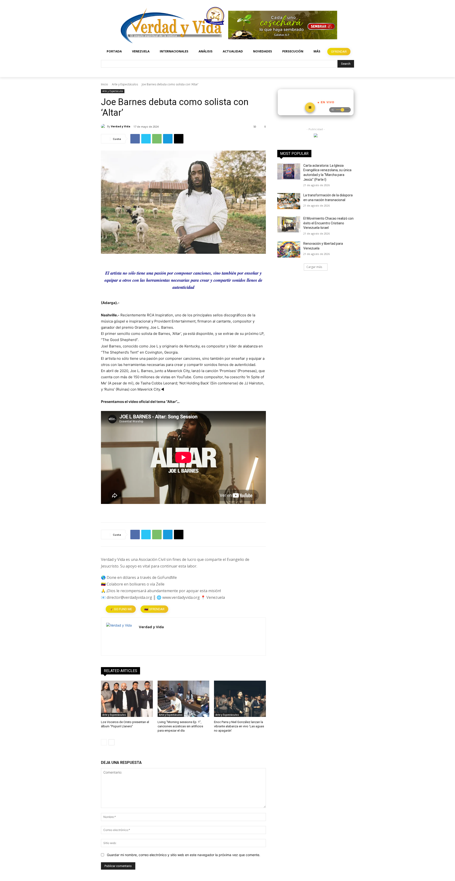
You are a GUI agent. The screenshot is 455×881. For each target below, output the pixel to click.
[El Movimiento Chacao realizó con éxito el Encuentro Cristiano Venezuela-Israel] (288, 224)
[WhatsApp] (157, 138)
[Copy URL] (178, 138)
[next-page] (111, 742)
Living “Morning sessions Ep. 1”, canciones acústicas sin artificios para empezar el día (180, 726)
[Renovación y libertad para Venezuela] (288, 249)
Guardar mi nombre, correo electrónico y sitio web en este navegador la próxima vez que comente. (183, 855)
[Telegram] (168, 138)
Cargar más (314, 267)
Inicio (104, 84)
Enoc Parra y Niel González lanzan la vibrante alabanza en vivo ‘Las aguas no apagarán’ (239, 726)
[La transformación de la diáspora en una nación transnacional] (288, 201)
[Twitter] (146, 138)
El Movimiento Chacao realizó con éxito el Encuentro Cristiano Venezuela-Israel (328, 223)
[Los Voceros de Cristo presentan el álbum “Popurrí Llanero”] (127, 699)
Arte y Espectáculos (125, 84)
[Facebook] (135, 138)
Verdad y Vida (120, 126)
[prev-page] (104, 742)
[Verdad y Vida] (104, 126)
